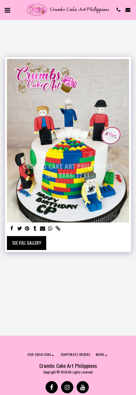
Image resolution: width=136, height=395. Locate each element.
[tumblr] (35, 228)
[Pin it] (27, 228)
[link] (58, 228)
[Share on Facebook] (12, 228)
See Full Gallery (26, 242)
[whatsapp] (50, 228)
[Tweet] (19, 228)
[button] (7, 9)
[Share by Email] (43, 228)
